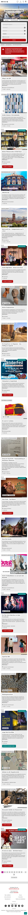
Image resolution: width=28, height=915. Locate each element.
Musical (3, 478)
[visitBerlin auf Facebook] (6, 906)
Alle (1, 20)
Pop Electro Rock (6, 594)
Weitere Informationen (9, 746)
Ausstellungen (5, 208)
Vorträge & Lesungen (7, 400)
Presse (20, 895)
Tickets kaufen (6, 824)
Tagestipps (6, 20)
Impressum (3, 910)
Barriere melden (23, 910)
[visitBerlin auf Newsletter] (22, 906)
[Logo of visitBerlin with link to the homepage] (4, 2)
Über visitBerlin (7, 895)
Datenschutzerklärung (10, 910)
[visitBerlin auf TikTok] (19, 906)
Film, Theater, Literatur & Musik (9, 438)
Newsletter (16, 892)
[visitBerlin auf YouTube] (12, 906)
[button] (20, 2)
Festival (3, 360)
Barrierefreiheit (17, 910)
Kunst (3, 518)
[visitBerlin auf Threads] (9, 906)
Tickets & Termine (7, 166)
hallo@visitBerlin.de (14, 889)
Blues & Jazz (4, 247)
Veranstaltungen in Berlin (14, 10)
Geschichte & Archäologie (8, 58)
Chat (25, 913)
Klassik (3, 131)
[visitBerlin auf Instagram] (16, 906)
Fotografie (4, 94)
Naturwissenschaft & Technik (9, 172)
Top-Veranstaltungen (14, 20)
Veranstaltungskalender (14, 12)
